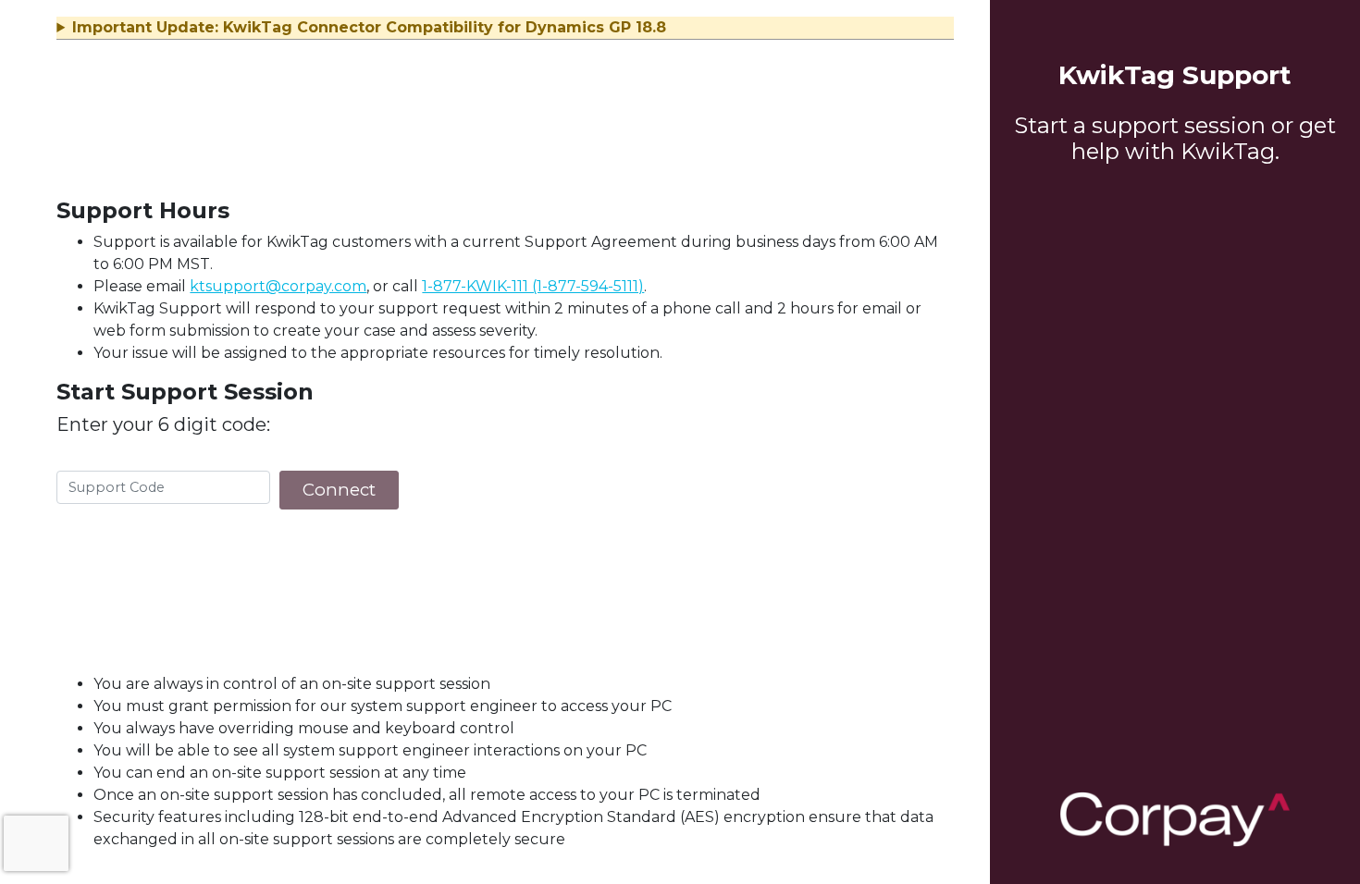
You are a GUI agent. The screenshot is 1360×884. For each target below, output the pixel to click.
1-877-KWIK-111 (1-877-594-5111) (533, 286)
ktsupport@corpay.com (278, 286)
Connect (339, 489)
